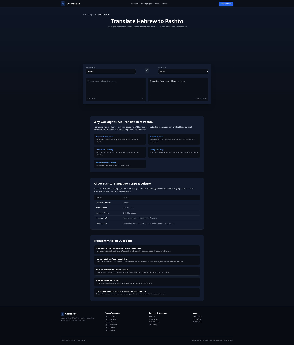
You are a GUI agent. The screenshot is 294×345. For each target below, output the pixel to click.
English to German (111, 322)
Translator (134, 4)
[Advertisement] (147, 44)
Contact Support (154, 322)
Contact (165, 4)
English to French (110, 319)
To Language (162, 68)
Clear (142, 98)
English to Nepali (110, 330)
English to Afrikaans (111, 325)
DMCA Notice (197, 322)
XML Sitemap (153, 325)
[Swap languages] (147, 70)
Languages (92, 15)
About (157, 4)
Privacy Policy (197, 316)
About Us (152, 316)
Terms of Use (197, 319)
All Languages (146, 4)
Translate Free (226, 4)
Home (85, 15)
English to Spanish (110, 316)
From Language (91, 68)
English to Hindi (110, 327)
